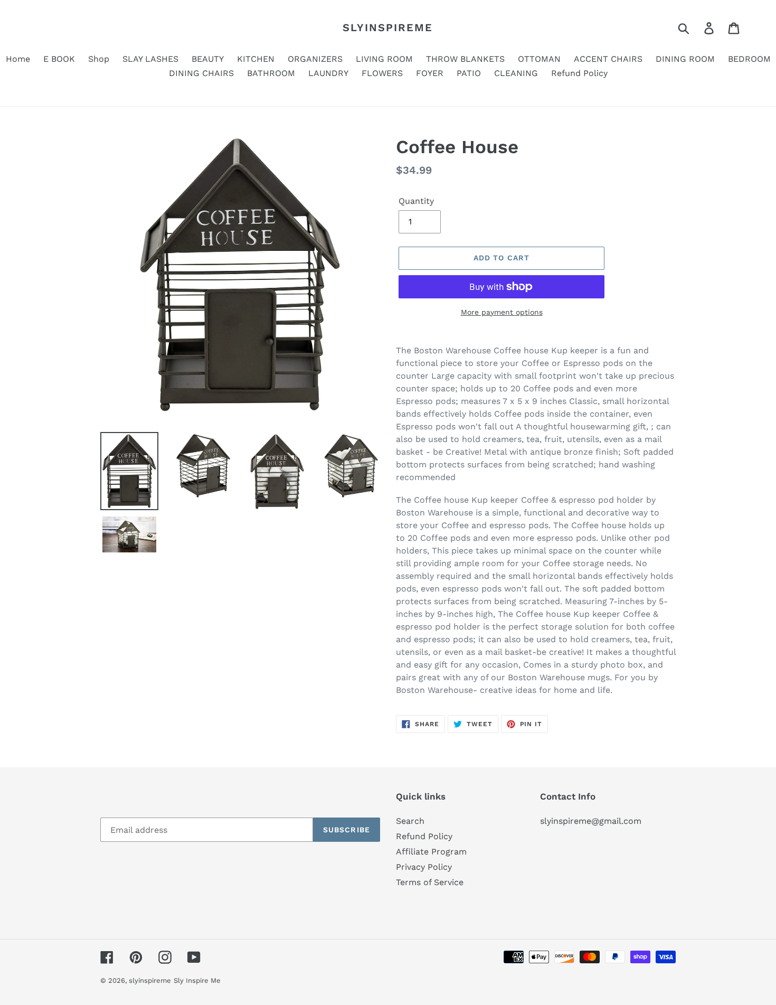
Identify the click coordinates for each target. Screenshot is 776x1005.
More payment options (502, 312)
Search (410, 821)
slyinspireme (388, 27)
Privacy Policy (424, 867)
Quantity (416, 201)
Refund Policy (424, 836)
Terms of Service (429, 882)
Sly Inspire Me (197, 980)
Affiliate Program (431, 852)
